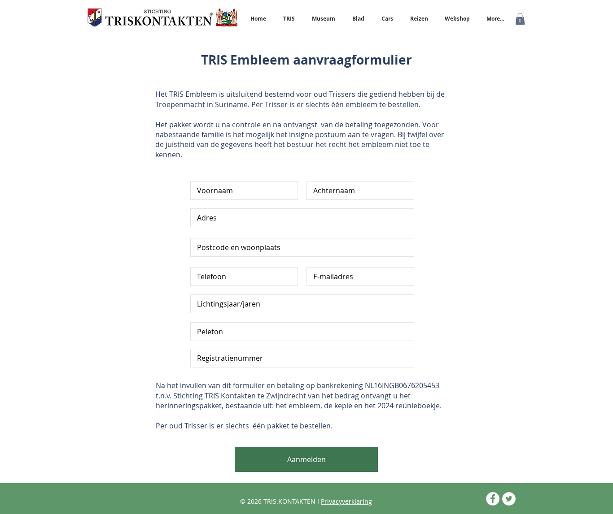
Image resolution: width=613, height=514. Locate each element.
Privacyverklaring (346, 501)
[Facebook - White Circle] (492, 498)
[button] (520, 19)
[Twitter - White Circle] (509, 498)
